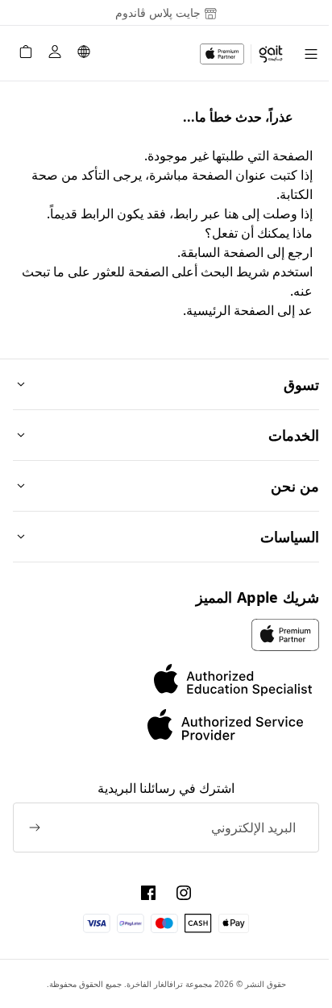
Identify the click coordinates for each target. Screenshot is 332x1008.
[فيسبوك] (148, 893)
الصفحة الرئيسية (230, 310)
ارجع (300, 252)
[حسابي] (55, 54)
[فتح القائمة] (311, 53)
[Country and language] (84, 54)
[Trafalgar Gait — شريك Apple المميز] (242, 54)
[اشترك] (35, 827)
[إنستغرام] (184, 893)
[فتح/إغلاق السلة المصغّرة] (26, 54)
